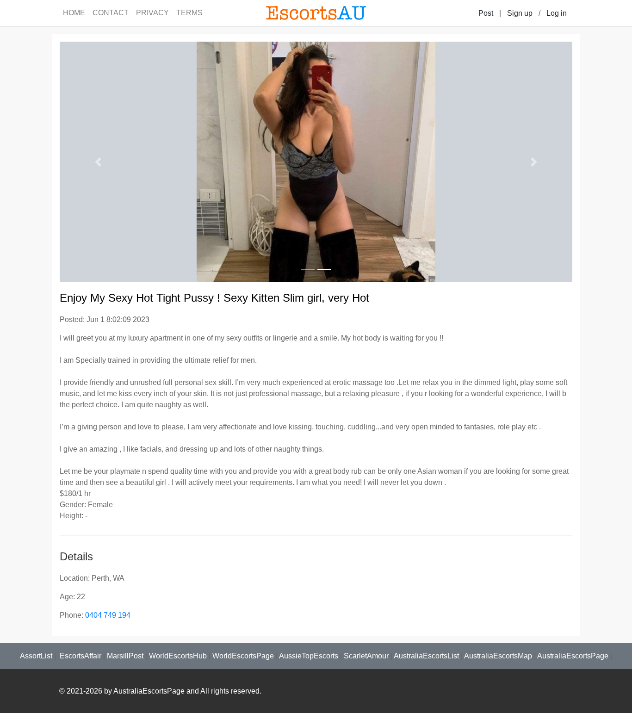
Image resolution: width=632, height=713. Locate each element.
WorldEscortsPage (243, 656)
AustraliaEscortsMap (498, 656)
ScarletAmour (366, 656)
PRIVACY (152, 13)
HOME (74, 13)
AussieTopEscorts (308, 656)
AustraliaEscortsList (426, 656)
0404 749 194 (107, 615)
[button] (98, 162)
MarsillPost (125, 656)
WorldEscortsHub (178, 656)
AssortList (36, 656)
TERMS (189, 13)
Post (485, 13)
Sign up (520, 13)
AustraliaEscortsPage (572, 656)
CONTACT (111, 13)
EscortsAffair (79, 656)
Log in (556, 13)
